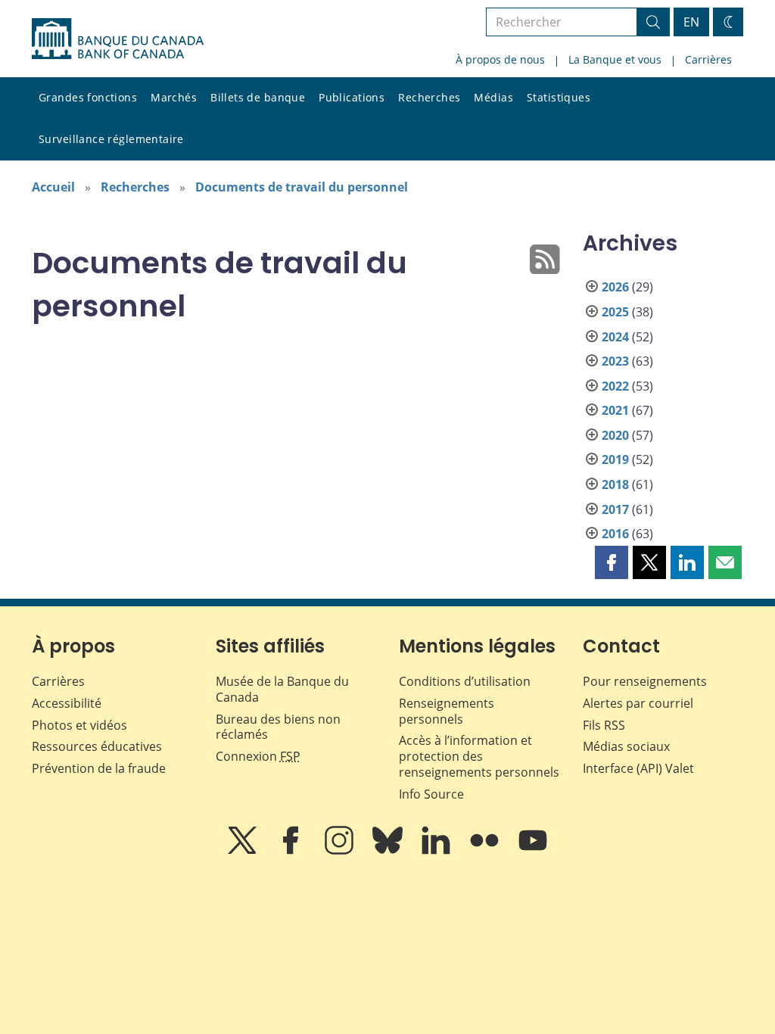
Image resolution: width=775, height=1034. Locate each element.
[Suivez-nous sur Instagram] (340, 850)
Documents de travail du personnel (301, 187)
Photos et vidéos (79, 725)
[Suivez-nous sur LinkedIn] (437, 850)
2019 (615, 459)
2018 (615, 484)
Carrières (708, 59)
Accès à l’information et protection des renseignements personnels (479, 756)
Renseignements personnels (446, 711)
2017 (615, 509)
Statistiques (558, 97)
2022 (615, 386)
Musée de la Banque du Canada (282, 689)
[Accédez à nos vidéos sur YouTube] (533, 850)
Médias (493, 97)
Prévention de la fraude (99, 768)
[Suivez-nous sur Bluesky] (389, 850)
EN (691, 22)
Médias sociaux (626, 746)
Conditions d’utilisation (465, 681)
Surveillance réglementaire (111, 139)
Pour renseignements (645, 681)
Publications (351, 97)
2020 (615, 435)
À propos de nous (500, 59)
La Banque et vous (614, 59)
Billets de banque (257, 97)
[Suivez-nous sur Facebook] (292, 850)
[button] (611, 562)
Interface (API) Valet (638, 768)
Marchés (174, 97)
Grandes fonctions (88, 97)
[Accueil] (118, 38)
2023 (615, 361)
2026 (615, 287)
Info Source (431, 794)
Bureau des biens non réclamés (278, 727)
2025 (615, 312)
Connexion (258, 756)
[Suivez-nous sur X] (243, 850)
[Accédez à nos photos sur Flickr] (486, 850)
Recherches (429, 97)
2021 (615, 410)
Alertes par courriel (638, 703)
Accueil (53, 187)
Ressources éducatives (97, 746)
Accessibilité (66, 703)
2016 (615, 533)
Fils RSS (604, 725)
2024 (615, 337)
